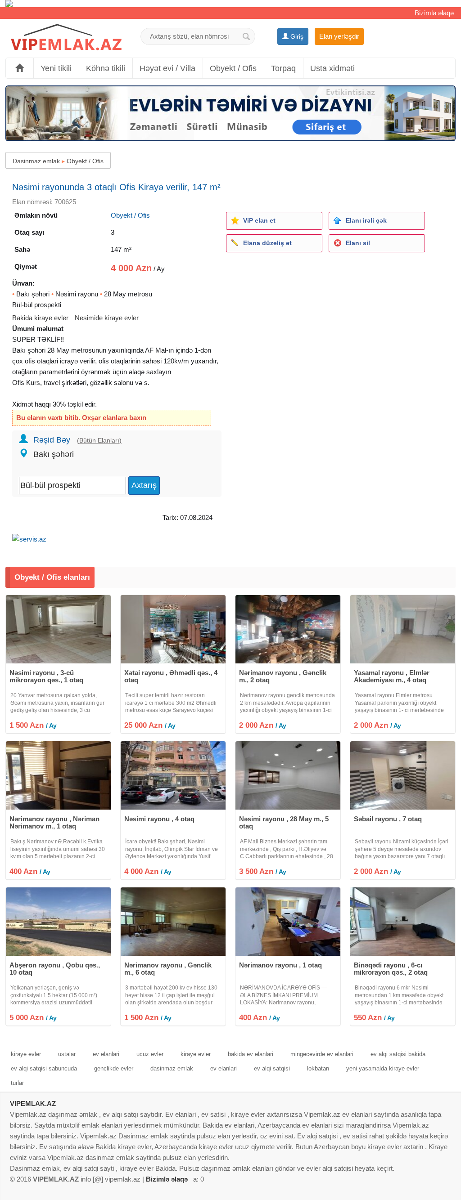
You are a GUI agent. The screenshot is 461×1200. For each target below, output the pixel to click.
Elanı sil (358, 242)
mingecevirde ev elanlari (321, 1054)
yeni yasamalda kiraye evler (382, 1068)
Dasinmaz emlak (36, 161)
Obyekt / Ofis (233, 68)
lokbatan (318, 1068)
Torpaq (283, 68)
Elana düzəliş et (267, 242)
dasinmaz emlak (171, 1068)
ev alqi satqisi (272, 1068)
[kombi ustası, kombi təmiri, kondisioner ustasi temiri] (230, 3)
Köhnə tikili (105, 68)
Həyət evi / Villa (167, 68)
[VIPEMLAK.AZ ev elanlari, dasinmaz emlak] (66, 37)
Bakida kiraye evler (40, 318)
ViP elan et (259, 220)
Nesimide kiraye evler (107, 318)
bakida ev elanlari (250, 1054)
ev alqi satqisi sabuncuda (44, 1068)
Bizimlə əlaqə (434, 13)
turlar (17, 1082)
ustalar (67, 1054)
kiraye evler (26, 1054)
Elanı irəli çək (366, 220)
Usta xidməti (332, 68)
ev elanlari (106, 1054)
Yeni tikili (56, 68)
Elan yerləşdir (339, 36)
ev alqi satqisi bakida (398, 1054)
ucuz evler (149, 1054)
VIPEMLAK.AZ (33, 1103)
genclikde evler (113, 1068)
